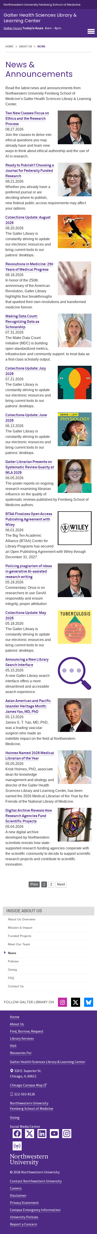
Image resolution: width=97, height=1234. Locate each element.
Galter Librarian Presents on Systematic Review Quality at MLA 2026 (29, 467)
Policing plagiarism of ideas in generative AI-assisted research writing (28, 571)
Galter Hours (13, 28)
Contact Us (16, 986)
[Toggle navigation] (91, 31)
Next (61, 884)
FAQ (11, 978)
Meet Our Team (19, 944)
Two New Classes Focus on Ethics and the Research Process (27, 118)
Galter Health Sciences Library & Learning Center (40, 18)
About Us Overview (21, 919)
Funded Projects (19, 936)
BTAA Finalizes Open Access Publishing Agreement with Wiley (28, 519)
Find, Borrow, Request (27, 1031)
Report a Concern (23, 1224)
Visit (13, 1045)
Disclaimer (18, 1195)
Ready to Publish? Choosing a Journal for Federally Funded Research (29, 171)
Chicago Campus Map (26, 1085)
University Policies (24, 1217)
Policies (13, 961)
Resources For (21, 1052)
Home (9, 46)
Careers (16, 1188)
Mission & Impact (20, 927)
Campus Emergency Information (35, 1209)
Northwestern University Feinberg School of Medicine (42, 5)
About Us (25, 46)
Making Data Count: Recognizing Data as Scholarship (22, 322)
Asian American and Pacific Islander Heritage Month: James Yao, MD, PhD (28, 706)
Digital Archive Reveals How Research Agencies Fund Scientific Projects (28, 816)
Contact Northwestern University (36, 1181)
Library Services (22, 1038)
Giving (12, 969)
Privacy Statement (24, 1202)
